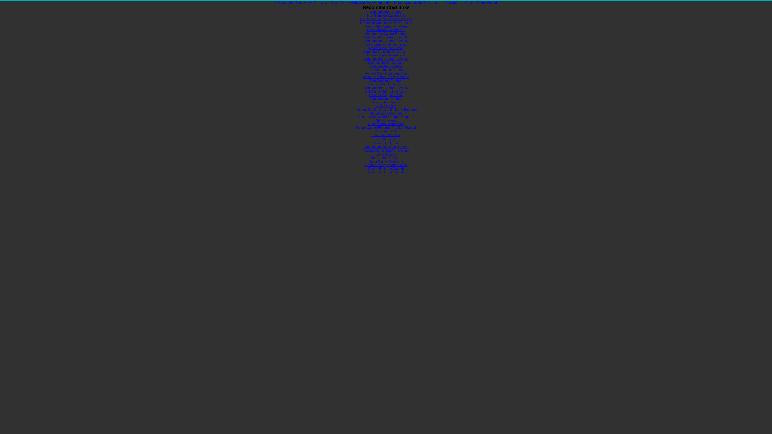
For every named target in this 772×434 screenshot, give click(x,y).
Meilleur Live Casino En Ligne (386, 33)
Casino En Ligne (386, 143)
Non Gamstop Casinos (386, 12)
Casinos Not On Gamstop (423, 2)
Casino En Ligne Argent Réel (386, 165)
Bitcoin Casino (386, 106)
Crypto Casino (386, 154)
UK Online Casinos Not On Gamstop (386, 19)
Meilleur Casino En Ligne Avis (386, 73)
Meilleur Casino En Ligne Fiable (386, 77)
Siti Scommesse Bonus (386, 70)
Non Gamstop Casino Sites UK (386, 37)
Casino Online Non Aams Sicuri (386, 150)
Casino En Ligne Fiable (386, 48)
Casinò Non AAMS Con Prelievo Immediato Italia (366, 2)
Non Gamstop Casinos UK (386, 15)
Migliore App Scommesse (386, 124)
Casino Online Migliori (481, 2)
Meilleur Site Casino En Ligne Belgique (386, 117)
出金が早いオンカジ (386, 135)
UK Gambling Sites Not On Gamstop (301, 2)
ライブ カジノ (386, 139)
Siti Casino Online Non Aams (386, 91)
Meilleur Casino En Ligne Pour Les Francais (386, 127)
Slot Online (453, 2)
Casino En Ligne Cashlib (386, 168)
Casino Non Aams (386, 102)
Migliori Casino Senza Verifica (386, 147)
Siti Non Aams (386, 120)
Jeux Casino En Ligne (386, 113)
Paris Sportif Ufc (386, 131)
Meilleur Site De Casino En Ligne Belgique (386, 109)
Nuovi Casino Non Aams (386, 161)
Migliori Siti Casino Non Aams (386, 26)
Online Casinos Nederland (386, 55)
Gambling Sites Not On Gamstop (386, 51)
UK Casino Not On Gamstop (386, 44)
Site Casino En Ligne (386, 158)
